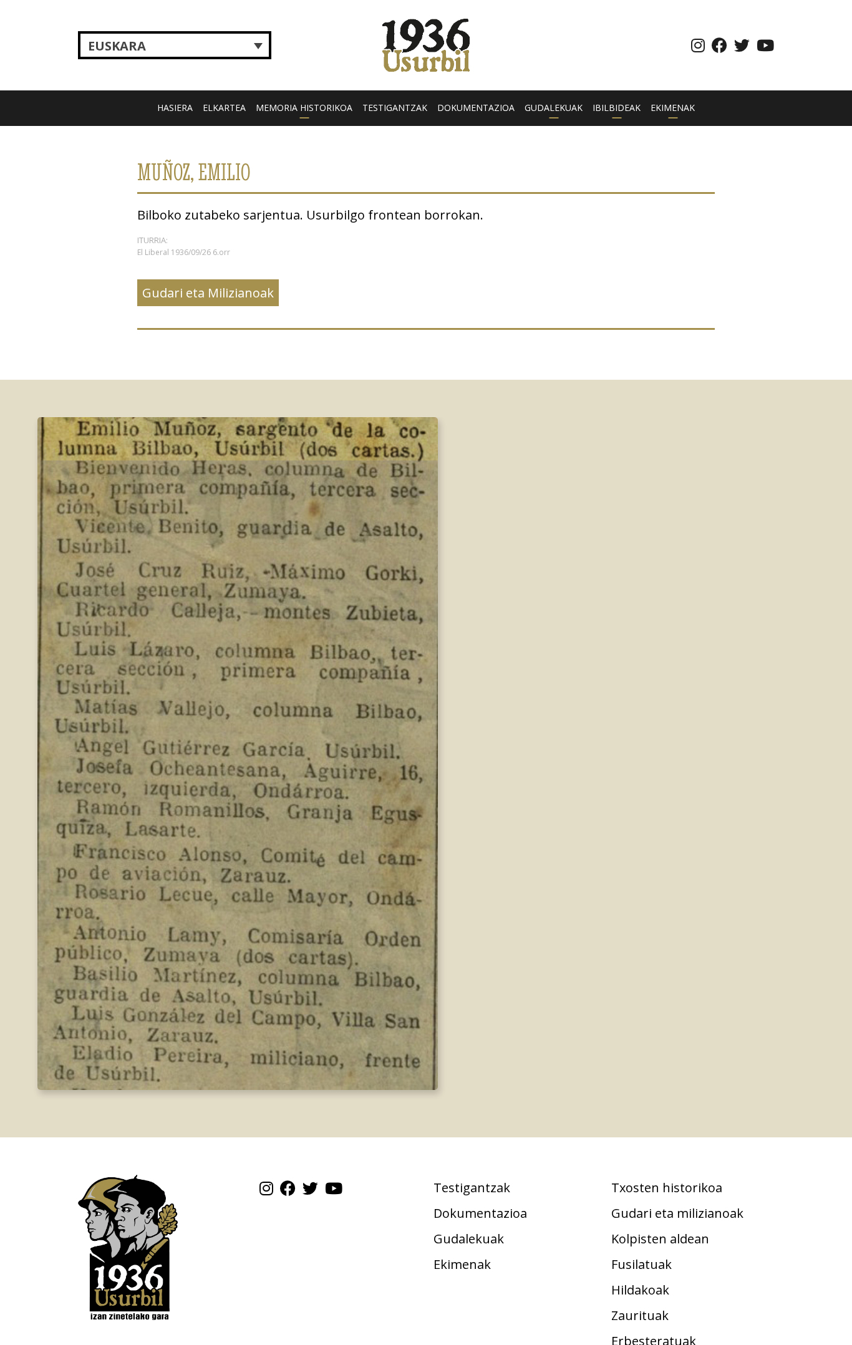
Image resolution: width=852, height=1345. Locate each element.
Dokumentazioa (476, 107)
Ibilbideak (617, 107)
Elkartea (224, 107)
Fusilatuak (641, 1264)
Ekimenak (673, 107)
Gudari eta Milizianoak (208, 292)
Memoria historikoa (304, 107)
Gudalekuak (554, 107)
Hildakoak (640, 1289)
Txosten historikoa (666, 1187)
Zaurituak (640, 1315)
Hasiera (175, 107)
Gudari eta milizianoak (677, 1213)
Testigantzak (394, 107)
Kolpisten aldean (660, 1238)
